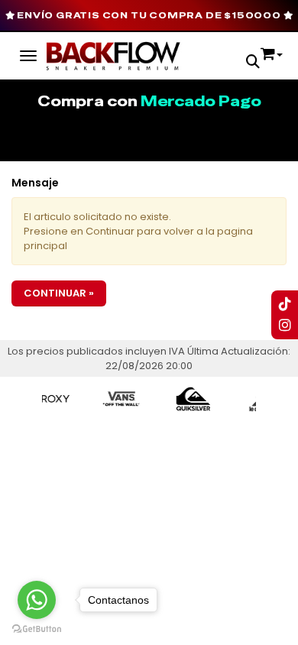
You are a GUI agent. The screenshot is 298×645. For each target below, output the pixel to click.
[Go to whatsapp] (37, 600)
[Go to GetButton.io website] (36, 629)
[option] (43, 398)
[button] (252, 63)
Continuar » (59, 293)
